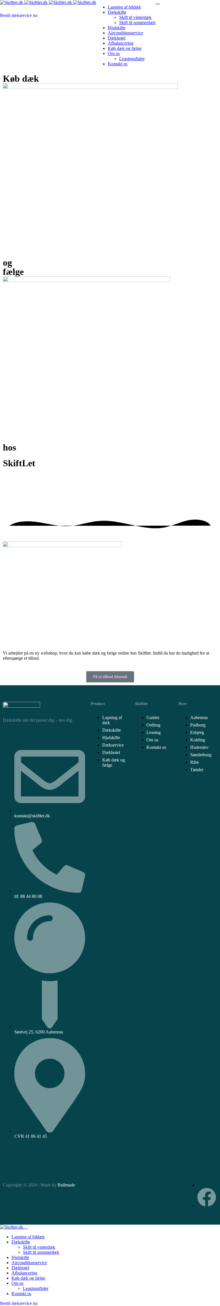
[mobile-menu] (158, 4)
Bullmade (66, 1184)
